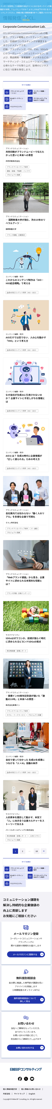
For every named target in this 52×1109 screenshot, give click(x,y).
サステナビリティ (16, 106)
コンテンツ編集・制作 (40, 92)
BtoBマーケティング (16, 99)
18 (37, 851)
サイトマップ (19, 1093)
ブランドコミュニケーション (17, 92)
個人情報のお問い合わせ (31, 1089)
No (28, 19)
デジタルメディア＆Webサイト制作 (40, 99)
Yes (24, 19)
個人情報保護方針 (10, 1089)
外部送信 (6, 1093)
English (32, 1093)
